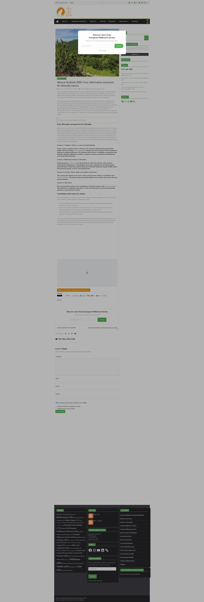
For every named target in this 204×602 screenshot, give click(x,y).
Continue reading (102, 50)
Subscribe (119, 46)
